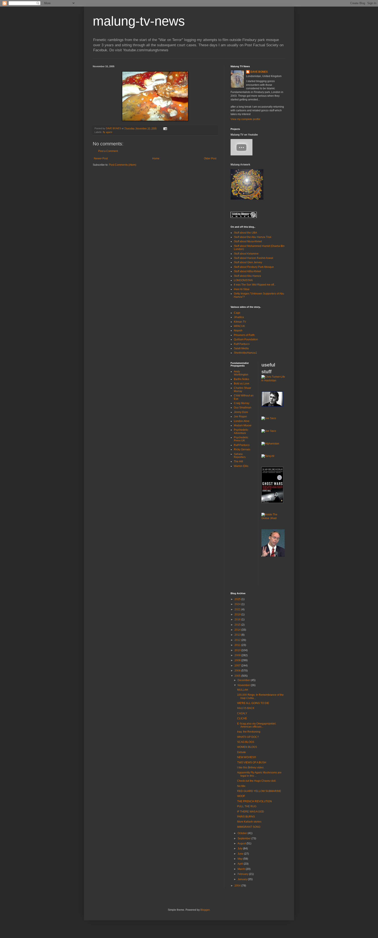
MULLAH (242, 689)
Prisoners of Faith (244, 335)
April (241, 863)
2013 (237, 634)
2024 (237, 604)
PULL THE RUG (246, 806)
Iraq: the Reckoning (248, 731)
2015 (237, 624)
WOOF (241, 796)
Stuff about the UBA (245, 232)
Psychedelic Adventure (241, 431)
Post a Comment (108, 151)
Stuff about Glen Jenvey (248, 262)
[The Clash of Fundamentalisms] (267, 456)
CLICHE (242, 718)
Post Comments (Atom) (122, 164)
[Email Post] (165, 128)
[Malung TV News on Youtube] (241, 154)
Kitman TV (240, 321)
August (242, 843)
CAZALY (242, 713)
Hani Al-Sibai (241, 289)
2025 (237, 599)
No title (241, 786)
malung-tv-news (139, 21)
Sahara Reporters (240, 456)
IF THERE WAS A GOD (250, 811)
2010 (237, 650)
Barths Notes (241, 379)
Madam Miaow (242, 425)
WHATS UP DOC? (248, 736)
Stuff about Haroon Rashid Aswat (253, 258)
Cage (237, 312)
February (243, 874)
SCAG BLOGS (245, 742)
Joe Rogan (240, 416)
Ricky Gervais (242, 449)
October (243, 833)
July (240, 848)
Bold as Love (241, 383)
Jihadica (239, 317)
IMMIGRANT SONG (248, 826)
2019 (237, 614)
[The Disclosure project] (273, 555)
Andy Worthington (241, 373)
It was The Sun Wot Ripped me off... (255, 284)
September (244, 838)
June (241, 853)
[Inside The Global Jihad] (273, 518)
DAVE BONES (259, 71)
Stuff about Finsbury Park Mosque (254, 266)
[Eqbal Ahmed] (272, 405)
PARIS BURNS (246, 816)
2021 (237, 609)
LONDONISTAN (243, 280)
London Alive (241, 421)
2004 (237, 885)
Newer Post (101, 158)
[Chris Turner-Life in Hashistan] (273, 380)
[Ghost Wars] (272, 502)
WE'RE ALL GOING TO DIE (253, 703)
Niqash (238, 330)
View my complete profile (245, 119)
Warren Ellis (241, 466)
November (244, 685)
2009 (237, 655)
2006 (237, 670)
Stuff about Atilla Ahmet (247, 271)
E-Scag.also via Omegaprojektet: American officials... (256, 725)
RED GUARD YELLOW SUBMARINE (259, 791)
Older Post (210, 158)
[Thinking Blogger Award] (244, 217)
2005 (237, 675)
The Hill (238, 461)
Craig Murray (241, 403)
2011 (237, 645)
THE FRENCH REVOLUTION (254, 801)
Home (155, 158)
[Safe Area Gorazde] (268, 418)
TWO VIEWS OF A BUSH (251, 762)
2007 (237, 665)
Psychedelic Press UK (241, 439)
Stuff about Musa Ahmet (248, 241)
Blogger (205, 909)
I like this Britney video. (250, 767)
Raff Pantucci (242, 344)
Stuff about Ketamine (246, 253)
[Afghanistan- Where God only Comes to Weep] (270, 443)
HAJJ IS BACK (245, 708)
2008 (237, 660)
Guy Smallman (242, 407)
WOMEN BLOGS (247, 747)
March (242, 869)
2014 (237, 629)
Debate (241, 752)
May (240, 858)
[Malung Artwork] (247, 198)
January (243, 879)
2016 (237, 619)
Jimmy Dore (241, 412)
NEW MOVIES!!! (246, 757)
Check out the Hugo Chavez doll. (256, 780)
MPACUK (239, 326)
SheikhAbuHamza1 (245, 352)
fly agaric (107, 132)
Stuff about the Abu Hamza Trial (252, 237)
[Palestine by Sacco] (268, 430)
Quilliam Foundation (246, 339)
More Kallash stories (249, 821)
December (244, 680)
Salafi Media (241, 348)
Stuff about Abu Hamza (247, 275)
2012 (237, 640)
